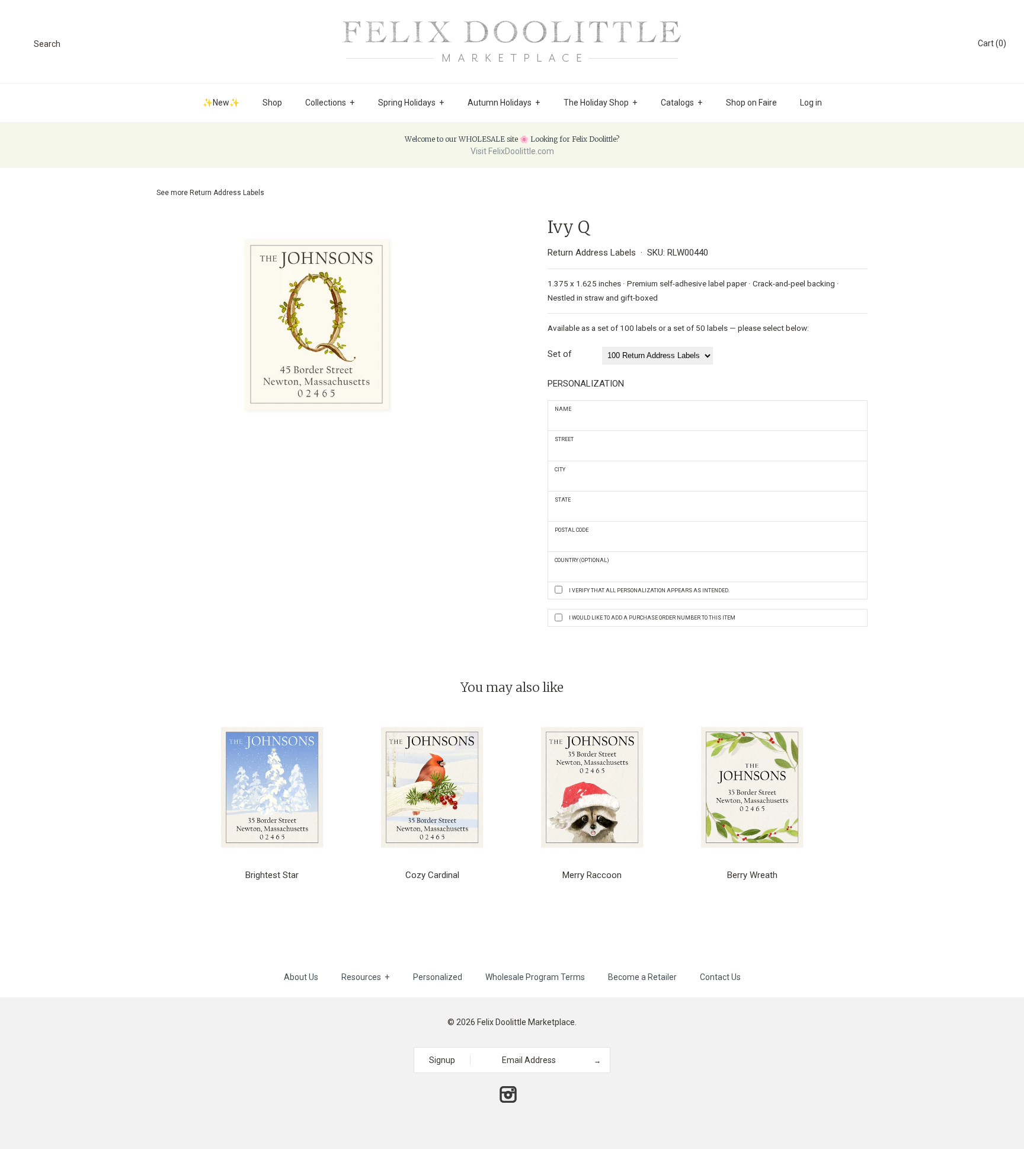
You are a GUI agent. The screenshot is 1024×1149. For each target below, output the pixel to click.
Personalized (437, 977)
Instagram (508, 1094)
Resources (365, 977)
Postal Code (571, 530)
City (560, 470)
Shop (272, 102)
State (563, 500)
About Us (301, 977)
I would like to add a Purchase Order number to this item (652, 618)
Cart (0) (992, 43)
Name (563, 409)
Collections (329, 102)
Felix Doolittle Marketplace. (527, 1022)
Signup (442, 1060)
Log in (811, 102)
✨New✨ (221, 102)
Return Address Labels (227, 193)
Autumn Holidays (504, 102)
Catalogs (681, 102)
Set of (560, 354)
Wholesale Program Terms (535, 977)
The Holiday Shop (600, 102)
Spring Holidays (411, 102)
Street (564, 439)
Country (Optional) (582, 560)
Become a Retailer (642, 977)
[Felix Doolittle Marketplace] (512, 19)
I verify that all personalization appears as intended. (649, 590)
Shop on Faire (751, 102)
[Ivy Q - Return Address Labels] (316, 224)
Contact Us (720, 977)
